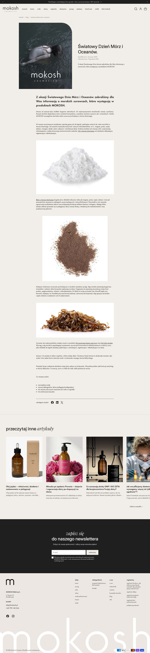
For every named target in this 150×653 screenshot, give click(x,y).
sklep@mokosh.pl (12, 605)
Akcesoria (63, 9)
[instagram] (13, 616)
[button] (135, 9)
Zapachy (54, 9)
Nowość (24, 9)
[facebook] (7, 616)
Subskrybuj (92, 552)
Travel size (88, 9)
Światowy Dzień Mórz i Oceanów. (40, 17)
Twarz (32, 9)
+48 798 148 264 (12, 608)
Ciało (39, 9)
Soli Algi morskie (107, 343)
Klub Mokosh (106, 9)
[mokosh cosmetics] (10, 9)
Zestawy (79, 9)
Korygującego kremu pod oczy (86, 343)
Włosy (46, 9)
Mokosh (21, 17)
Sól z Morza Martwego (86, 131)
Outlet (97, 9)
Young (71, 9)
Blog (27, 17)
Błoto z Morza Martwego (45, 200)
